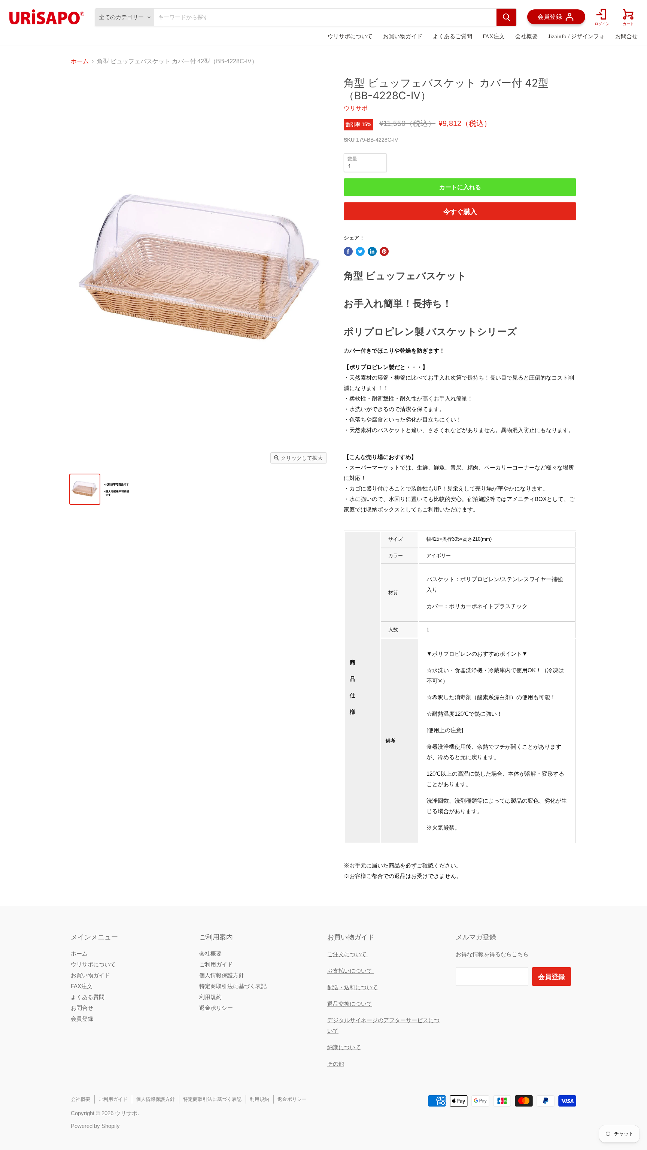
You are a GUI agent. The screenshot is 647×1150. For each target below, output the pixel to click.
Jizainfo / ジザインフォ (576, 36)
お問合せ (626, 36)
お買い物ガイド (402, 36)
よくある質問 (87, 997)
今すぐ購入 (460, 211)
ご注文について (347, 954)
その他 (335, 1063)
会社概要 (526, 36)
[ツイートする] (360, 251)
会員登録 (82, 1018)
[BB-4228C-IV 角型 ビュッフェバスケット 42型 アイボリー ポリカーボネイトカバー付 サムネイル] (85, 489)
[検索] (506, 17)
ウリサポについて (350, 36)
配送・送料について (352, 987)
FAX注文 (494, 36)
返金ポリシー (216, 1008)
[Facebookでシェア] (348, 251)
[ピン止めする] (384, 251)
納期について (344, 1047)
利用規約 (210, 997)
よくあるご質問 (452, 36)
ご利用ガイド (216, 964)
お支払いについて (350, 971)
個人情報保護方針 (221, 975)
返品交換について (349, 1003)
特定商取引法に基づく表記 (233, 986)
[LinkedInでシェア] (372, 251)
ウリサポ (356, 108)
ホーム (80, 61)
